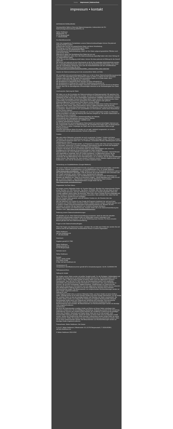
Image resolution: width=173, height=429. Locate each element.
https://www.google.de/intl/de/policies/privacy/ (81, 209)
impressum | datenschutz (89, 2)
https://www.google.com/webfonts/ (67, 171)
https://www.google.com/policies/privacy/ (69, 182)
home (76, 2)
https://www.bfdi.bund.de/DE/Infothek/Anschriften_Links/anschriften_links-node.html (82, 68)
